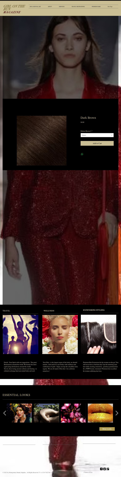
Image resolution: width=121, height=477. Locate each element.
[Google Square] (107, 469)
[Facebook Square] (101, 469)
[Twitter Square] (104, 469)
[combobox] (97, 135)
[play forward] (116, 413)
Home (9, 107)
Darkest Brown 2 (87, 131)
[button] (19, 413)
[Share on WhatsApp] (82, 154)
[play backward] (4, 413)
